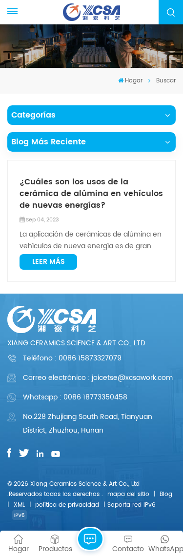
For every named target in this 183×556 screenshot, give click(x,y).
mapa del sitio (128, 494)
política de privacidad (67, 505)
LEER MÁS (48, 261)
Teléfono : (72, 358)
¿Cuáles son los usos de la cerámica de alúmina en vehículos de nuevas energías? (91, 193)
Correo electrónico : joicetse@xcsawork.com (98, 377)
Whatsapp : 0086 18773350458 (75, 397)
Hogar (133, 80)
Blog (166, 494)
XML (19, 505)
